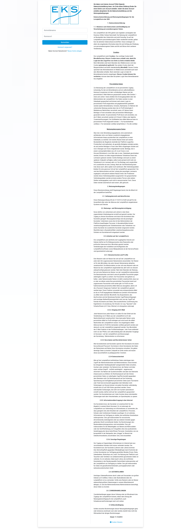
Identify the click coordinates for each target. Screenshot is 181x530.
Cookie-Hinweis (116, 522)
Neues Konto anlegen (75, 51)
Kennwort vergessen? (65, 47)
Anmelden (65, 42)
